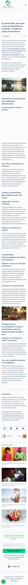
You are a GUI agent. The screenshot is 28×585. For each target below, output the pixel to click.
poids (16, 399)
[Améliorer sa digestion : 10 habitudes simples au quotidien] (14, 454)
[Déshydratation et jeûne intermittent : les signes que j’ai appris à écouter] (14, 475)
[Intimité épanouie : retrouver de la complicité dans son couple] (14, 516)
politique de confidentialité (14, 557)
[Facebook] (5, 428)
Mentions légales (10, 578)
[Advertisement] (14, 126)
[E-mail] (23, 428)
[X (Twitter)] (11, 428)
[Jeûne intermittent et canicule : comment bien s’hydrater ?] (14, 495)
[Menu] (25, 5)
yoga (12, 348)
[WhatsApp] (17, 428)
